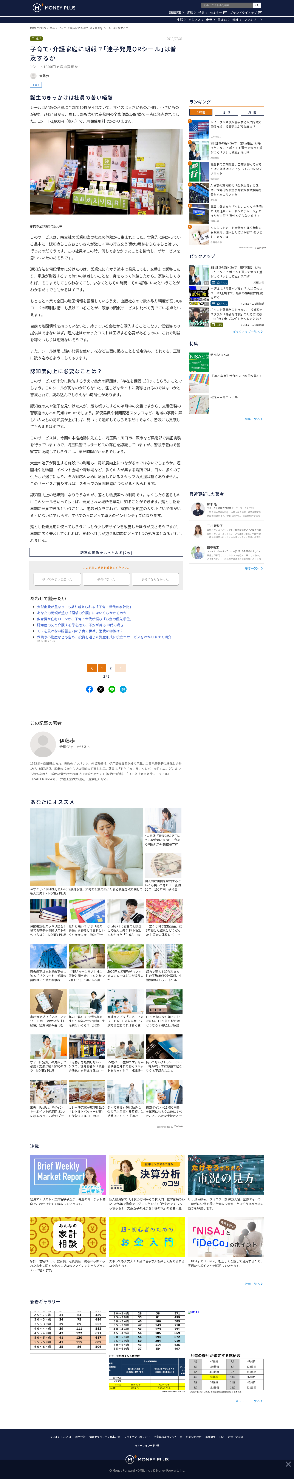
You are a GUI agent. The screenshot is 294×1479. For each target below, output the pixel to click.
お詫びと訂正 (236, 1436)
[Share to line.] (111, 689)
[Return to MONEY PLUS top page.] (54, 8)
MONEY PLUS (38, 28)
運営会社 (80, 1436)
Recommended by (164, 1126)
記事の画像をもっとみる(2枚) (106, 552)
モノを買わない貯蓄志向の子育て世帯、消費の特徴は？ (80, 630)
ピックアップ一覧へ (246, 331)
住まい (222, 19)
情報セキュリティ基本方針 (104, 1436)
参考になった (106, 579)
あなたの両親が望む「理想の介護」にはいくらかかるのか (82, 612)
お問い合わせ (193, 1436)
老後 (209, 19)
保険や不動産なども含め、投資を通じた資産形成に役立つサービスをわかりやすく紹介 (104, 636)
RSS (222, 1436)
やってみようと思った (57, 579)
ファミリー (251, 19)
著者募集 (210, 1436)
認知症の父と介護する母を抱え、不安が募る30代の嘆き (80, 624)
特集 (201, 12)
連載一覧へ (252, 1283)
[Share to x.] (100, 689)
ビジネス (195, 19)
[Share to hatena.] (123, 689)
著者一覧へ (252, 568)
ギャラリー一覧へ (248, 1401)
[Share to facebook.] (89, 689)
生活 (180, 19)
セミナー (218, 12)
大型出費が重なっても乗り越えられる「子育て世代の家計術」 (85, 606)
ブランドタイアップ (245, 12)
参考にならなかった (155, 579)
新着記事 (175, 12)
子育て (36, 84)
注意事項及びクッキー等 (168, 1436)
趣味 (235, 19)
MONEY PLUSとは (61, 1436)
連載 (190, 12)
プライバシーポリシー (137, 1436)
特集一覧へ (252, 419)
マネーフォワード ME (147, 1445)
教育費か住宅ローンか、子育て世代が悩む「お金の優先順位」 (85, 618)
